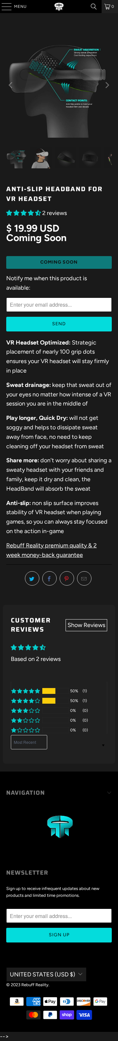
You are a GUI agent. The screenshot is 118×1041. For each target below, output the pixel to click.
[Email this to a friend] (84, 578)
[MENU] (3, 6)
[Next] (107, 85)
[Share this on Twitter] (32, 578)
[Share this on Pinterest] (67, 578)
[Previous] (11, 85)
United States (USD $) (42, 974)
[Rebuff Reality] (59, 6)
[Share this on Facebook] (49, 578)
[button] (23, 213)
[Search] (94, 6)
